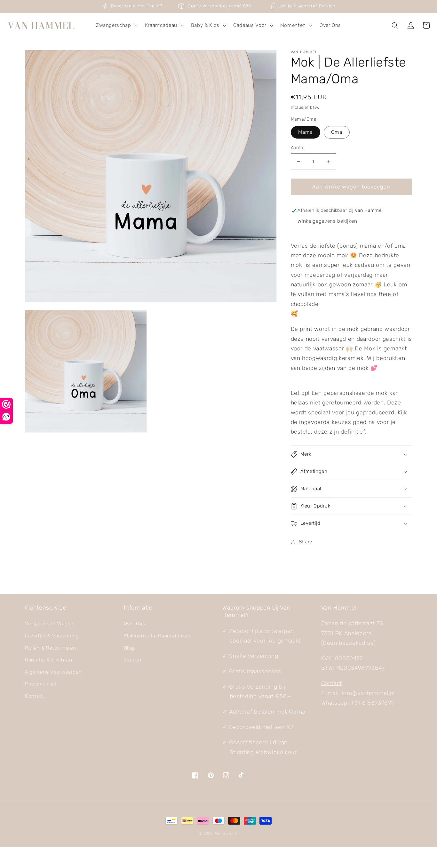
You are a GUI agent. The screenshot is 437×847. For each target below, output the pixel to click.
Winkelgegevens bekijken (327, 221)
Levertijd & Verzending (52, 636)
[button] (116, 25)
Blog (129, 648)
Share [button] (305, 542)
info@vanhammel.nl (368, 693)
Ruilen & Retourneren (50, 648)
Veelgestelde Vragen (49, 624)
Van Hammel (226, 833)
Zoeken (132, 660)
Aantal (298, 147)
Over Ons (134, 624)
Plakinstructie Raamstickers (157, 636)
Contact (34, 696)
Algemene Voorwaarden (53, 672)
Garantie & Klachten (48, 660)
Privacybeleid (41, 684)
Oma (336, 132)
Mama (305, 132)
